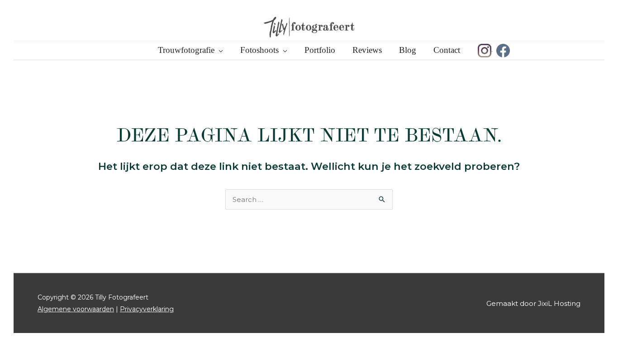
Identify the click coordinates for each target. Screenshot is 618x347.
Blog (407, 50)
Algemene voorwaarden (76, 309)
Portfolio (319, 50)
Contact (446, 50)
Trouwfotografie (186, 50)
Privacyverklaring (147, 309)
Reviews (367, 50)
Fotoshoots (259, 50)
